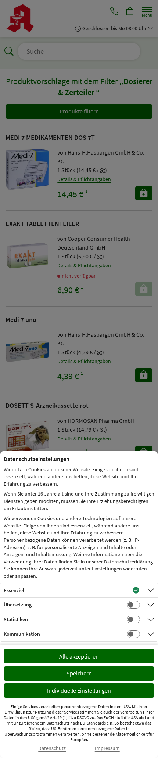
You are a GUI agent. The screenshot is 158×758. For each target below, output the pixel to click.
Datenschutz (52, 748)
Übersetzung (18, 604)
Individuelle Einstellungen (79, 690)
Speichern (79, 673)
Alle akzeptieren (79, 656)
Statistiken (16, 619)
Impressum (107, 748)
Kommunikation (22, 634)
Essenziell (15, 590)
